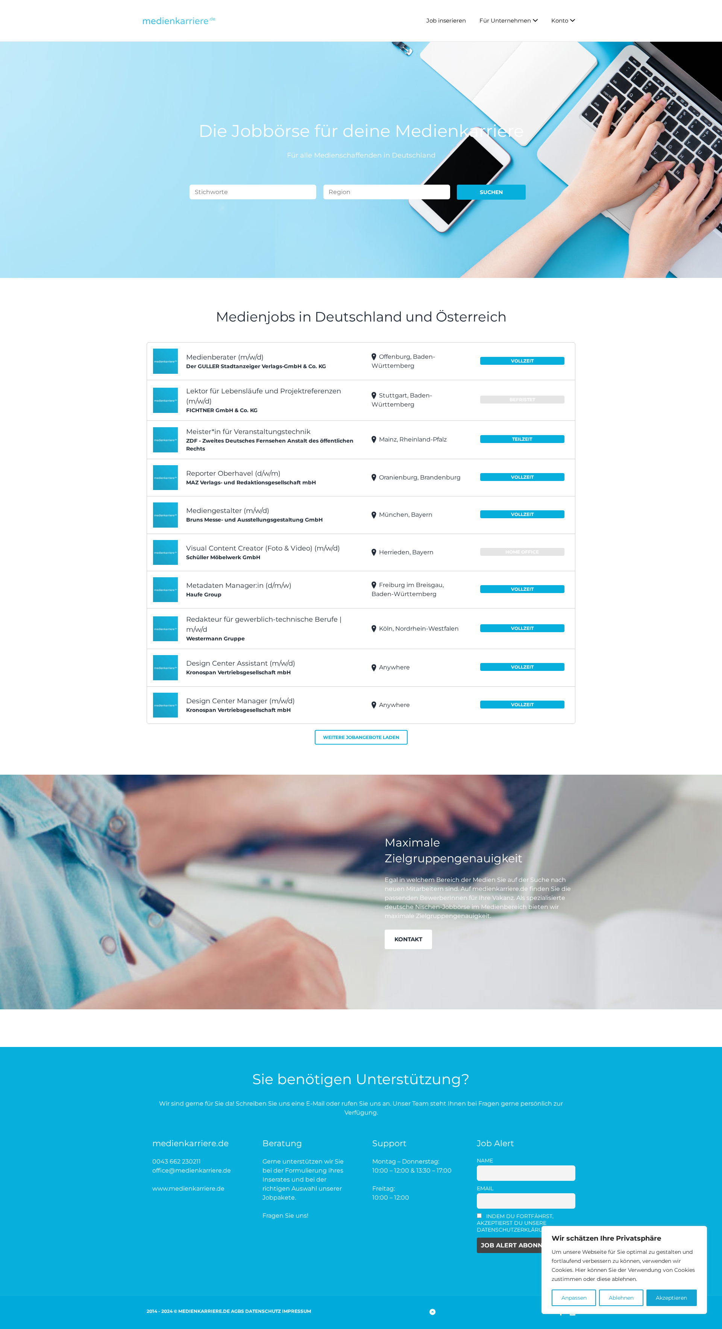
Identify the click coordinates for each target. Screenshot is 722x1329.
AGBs (237, 1311)
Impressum (296, 1311)
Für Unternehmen (505, 20)
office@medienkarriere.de (191, 1170)
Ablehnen (621, 1297)
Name (485, 1160)
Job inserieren (446, 20)
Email (485, 1188)
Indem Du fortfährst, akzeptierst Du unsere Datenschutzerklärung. (515, 1223)
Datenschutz (263, 1311)
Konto (559, 20)
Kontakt (408, 939)
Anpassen (574, 1297)
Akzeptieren (671, 1297)
